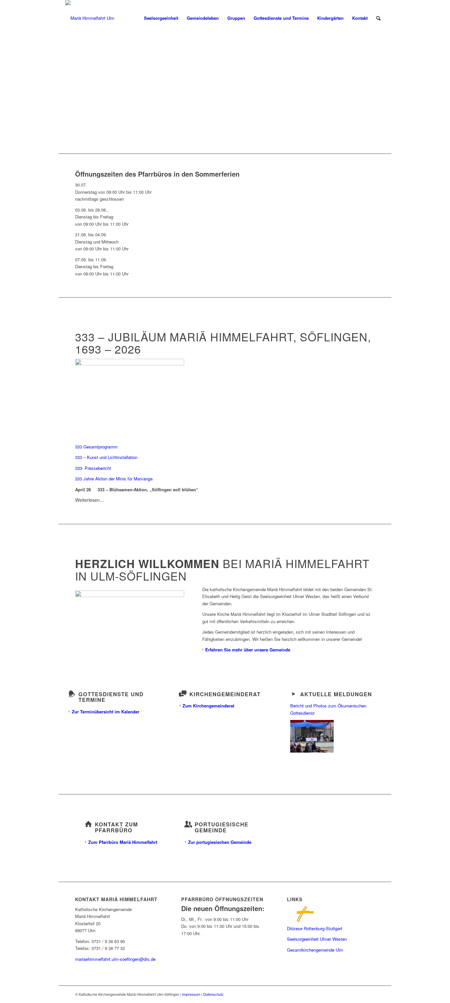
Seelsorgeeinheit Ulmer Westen (317, 939)
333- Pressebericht (93, 468)
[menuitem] (161, 18)
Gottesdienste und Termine (111, 697)
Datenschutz (213, 994)
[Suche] (378, 18)
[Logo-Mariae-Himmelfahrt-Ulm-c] (89, 18)
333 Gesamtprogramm (96, 447)
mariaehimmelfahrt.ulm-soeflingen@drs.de (115, 959)
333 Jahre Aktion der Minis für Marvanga (114, 478)
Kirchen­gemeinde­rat (225, 694)
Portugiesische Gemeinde (221, 827)
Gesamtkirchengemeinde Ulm (315, 950)
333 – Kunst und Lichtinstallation (106, 457)
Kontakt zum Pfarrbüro (116, 827)
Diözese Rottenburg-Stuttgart (314, 928)
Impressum (191, 994)
